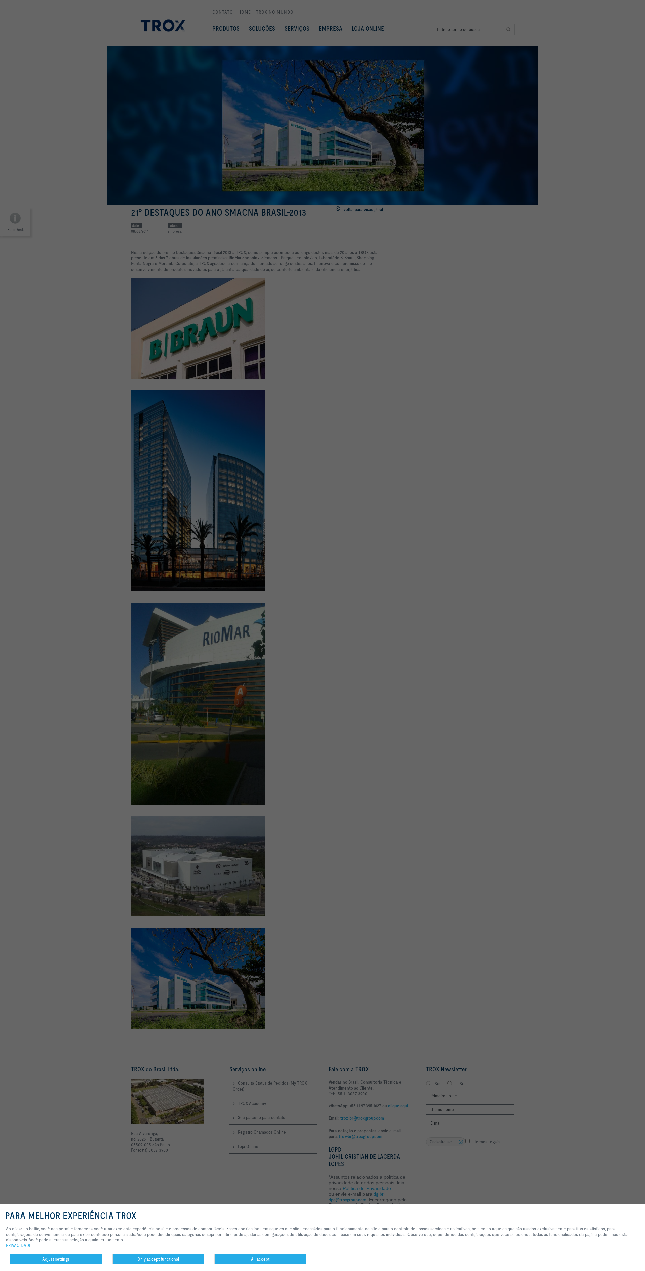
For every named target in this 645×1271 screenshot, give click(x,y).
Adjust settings (56, 1259)
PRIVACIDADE (18, 1245)
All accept (260, 1259)
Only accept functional (158, 1259)
